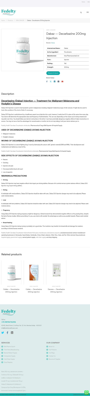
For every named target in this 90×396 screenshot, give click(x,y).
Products (10, 20)
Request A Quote (53, 73)
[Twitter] (2, 332)
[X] (50, 81)
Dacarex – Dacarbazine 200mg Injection (56, 290)
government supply (16, 237)
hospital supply (5, 237)
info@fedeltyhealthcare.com (9, 328)
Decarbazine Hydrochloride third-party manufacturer (31, 233)
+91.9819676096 (8, 322)
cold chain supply (41, 237)
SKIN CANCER (20, 20)
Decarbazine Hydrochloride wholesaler (27, 151)
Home (3, 20)
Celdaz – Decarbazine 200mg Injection (11, 290)
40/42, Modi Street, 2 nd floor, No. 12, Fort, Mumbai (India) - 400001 (21, 325)
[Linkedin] (54, 81)
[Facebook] (46, 81)
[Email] (62, 81)
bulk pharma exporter (53, 233)
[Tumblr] (58, 81)
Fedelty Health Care (7, 125)
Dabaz (53, 43)
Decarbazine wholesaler (23, 125)
